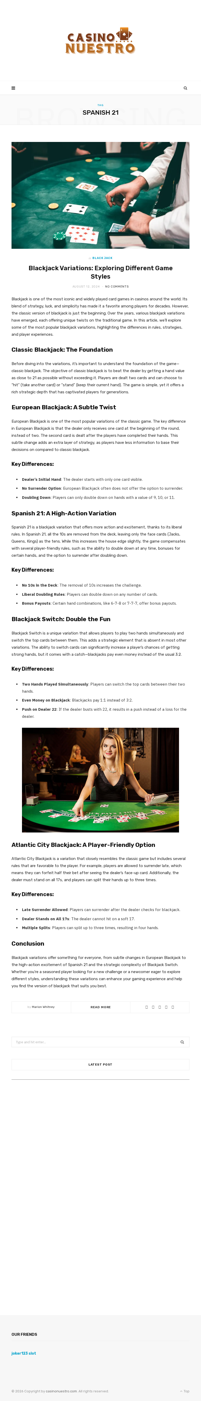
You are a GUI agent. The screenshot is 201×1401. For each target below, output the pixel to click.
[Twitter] (159, 1007)
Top (186, 1391)
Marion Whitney (43, 1007)
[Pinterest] (166, 1007)
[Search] (185, 88)
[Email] (172, 1007)
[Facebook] (153, 1007)
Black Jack (102, 258)
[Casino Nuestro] (100, 40)
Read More (101, 1007)
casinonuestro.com (61, 1391)
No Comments (117, 286)
